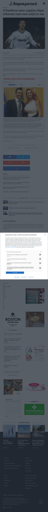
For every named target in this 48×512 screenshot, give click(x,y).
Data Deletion (17, 277)
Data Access (24, 277)
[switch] (39, 254)
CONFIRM (15, 272)
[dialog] (24, 256)
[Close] (45, 235)
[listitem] (24, 252)
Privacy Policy (31, 277)
